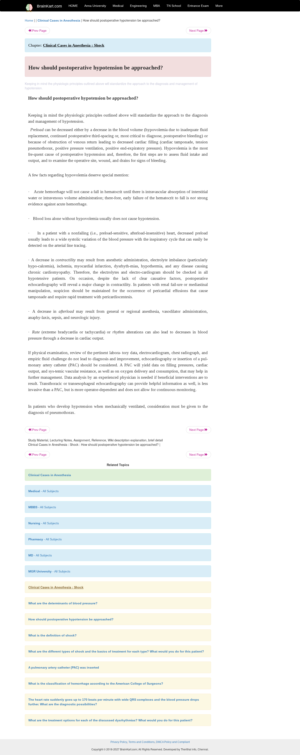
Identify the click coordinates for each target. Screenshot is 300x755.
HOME (73, 5)
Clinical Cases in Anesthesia (59, 20)
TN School (173, 5)
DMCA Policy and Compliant (173, 742)
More (219, 5)
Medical (118, 5)
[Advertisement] (246, 84)
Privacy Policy (118, 742)
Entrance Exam (198, 5)
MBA (156, 5)
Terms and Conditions (141, 742)
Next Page (197, 30)
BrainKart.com (49, 6)
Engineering (138, 5)
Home (29, 20)
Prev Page (39, 30)
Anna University (95, 5)
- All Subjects (43, 491)
